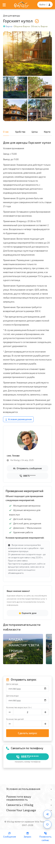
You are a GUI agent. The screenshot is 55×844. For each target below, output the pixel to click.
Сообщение (9, 836)
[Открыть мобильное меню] (4, 4)
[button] (48, 647)
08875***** (29, 475)
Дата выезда (12, 695)
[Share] (47, 814)
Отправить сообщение (29, 468)
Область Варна (39, 26)
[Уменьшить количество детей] (9, 724)
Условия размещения (19, 419)
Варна (9, 26)
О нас (6, 131)
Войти (42, 4)
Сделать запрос (27, 733)
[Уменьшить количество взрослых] (9, 712)
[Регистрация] (49, 4)
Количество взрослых (19, 707)
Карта (47, 131)
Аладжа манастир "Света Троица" (24, 645)
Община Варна (22, 26)
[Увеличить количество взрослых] (45, 712)
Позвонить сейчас (45, 838)
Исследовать (18, 658)
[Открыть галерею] (27, 76)
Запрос (27, 836)
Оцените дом (28, 613)
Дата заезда (12, 684)
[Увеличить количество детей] (45, 724)
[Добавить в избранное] (47, 824)
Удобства (20, 131)
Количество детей (15, 719)
